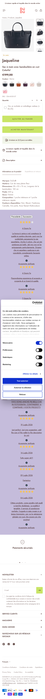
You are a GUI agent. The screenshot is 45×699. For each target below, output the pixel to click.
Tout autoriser (22, 381)
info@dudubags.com (9, 683)
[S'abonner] (39, 590)
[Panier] (41, 10)
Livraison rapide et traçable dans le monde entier (20, 150)
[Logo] (22, 10)
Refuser (22, 394)
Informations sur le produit (11, 171)
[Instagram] (3, 644)
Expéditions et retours (33, 171)
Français (5, 662)
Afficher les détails (30, 374)
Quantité (5, 100)
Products (11, 17)
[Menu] (4, 10)
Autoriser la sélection (22, 388)
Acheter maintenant (22, 129)
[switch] (39, 350)
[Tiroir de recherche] (36, 10)
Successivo (27, 216)
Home (4, 17)
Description (10, 160)
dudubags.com (22, 683)
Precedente (16, 216)
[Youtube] (13, 644)
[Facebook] (8, 644)
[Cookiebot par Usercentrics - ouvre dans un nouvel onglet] (32, 302)
